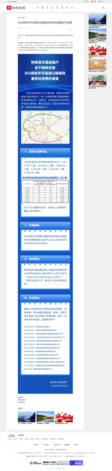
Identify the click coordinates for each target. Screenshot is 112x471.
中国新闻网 (44, 439)
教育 (57, 7)
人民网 (10, 439)
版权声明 (56, 444)
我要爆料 (67, 444)
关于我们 (36, 444)
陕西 (47, 7)
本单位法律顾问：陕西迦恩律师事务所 (56, 449)
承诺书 (76, 444)
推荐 (37, 7)
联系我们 (46, 444)
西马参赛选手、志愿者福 (43, 423)
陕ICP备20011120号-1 (56, 456)
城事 (62, 7)
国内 (67, 7)
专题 (52, 7)
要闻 (42, 7)
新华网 (15, 439)
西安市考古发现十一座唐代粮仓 (97, 71)
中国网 (21, 439)
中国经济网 (60, 439)
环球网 (37, 439)
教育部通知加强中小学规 (61, 423)
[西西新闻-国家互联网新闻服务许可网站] (19, 7)
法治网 (32, 439)
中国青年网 (52, 439)
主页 (19, 17)
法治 (72, 7)
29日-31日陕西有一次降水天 (25, 423)
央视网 (26, 439)
